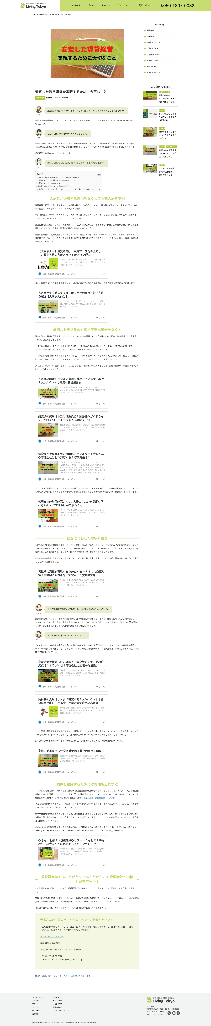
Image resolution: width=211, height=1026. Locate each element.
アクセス (56, 997)
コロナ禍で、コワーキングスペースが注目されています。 (67, 976)
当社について (124, 5)
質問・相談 (144, 5)
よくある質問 (57, 1004)
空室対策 (151, 37)
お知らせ (75, 5)
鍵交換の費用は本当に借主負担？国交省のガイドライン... (167, 135)
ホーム (34, 14)
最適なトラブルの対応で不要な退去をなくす (56, 180)
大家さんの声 (57, 1001)
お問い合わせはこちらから (51, 937)
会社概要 (35, 1014)
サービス (106, 5)
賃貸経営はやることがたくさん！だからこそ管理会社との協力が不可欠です (69, 189)
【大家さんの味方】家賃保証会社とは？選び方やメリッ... (167, 172)
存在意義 (35, 1011)
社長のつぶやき (154, 73)
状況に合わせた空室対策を (49, 183)
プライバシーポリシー (61, 1011)
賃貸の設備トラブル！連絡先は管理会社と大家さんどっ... (167, 98)
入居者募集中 (153, 55)
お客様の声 (152, 67)
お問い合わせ (57, 1007)
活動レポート (153, 49)
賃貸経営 (41, 14)
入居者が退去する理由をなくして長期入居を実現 (58, 177)
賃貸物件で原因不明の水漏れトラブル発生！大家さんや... (167, 153)
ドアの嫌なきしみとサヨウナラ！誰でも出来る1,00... (167, 117)
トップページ (37, 997)
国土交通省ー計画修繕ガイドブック (99, 798)
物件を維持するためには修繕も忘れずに (54, 186)
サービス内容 (153, 61)
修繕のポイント (154, 43)
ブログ (91, 5)
